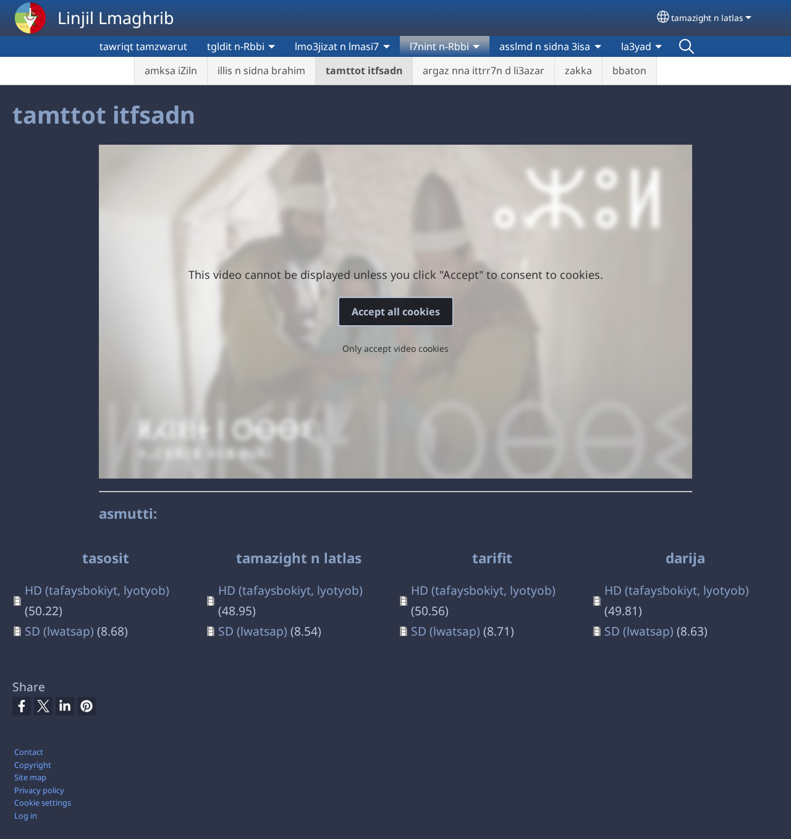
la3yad (636, 46)
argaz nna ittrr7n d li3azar (483, 70)
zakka (578, 70)
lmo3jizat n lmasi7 (337, 46)
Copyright (32, 764)
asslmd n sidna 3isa (544, 46)
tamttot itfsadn (364, 70)
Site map (30, 777)
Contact (28, 751)
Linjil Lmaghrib (115, 17)
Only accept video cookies (395, 348)
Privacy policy (39, 790)
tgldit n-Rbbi (235, 46)
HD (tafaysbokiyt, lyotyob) (97, 590)
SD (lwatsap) (59, 631)
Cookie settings (42, 802)
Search (686, 46)
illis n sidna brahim (261, 70)
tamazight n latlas (707, 17)
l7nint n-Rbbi (439, 46)
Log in (25, 815)
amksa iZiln (171, 70)
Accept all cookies (396, 311)
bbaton (629, 70)
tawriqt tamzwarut (143, 46)
